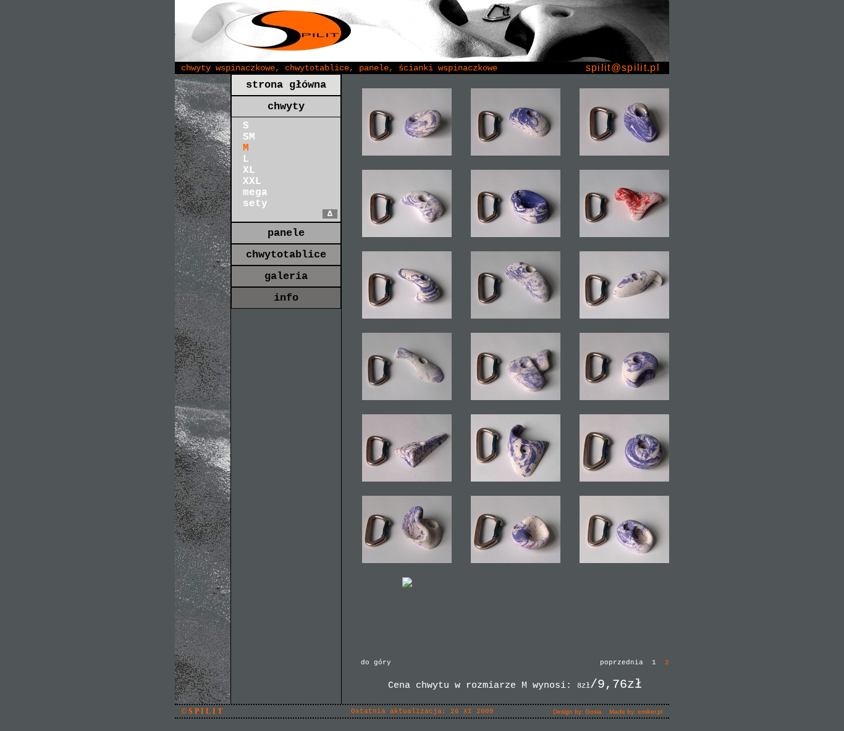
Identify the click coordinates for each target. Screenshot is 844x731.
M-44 (516, 486)
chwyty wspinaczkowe (228, 68)
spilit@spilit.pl (623, 67)
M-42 (625, 404)
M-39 (625, 323)
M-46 (407, 567)
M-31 (407, 160)
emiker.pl (650, 711)
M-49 (407, 591)
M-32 (516, 160)
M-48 (625, 567)
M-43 (407, 486)
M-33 (625, 160)
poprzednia (621, 662)
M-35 (516, 241)
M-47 (516, 567)
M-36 (625, 241)
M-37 (407, 323)
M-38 (516, 323)
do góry (376, 662)
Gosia (593, 711)
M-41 (516, 404)
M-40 (407, 404)
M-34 (407, 241)
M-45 (625, 486)
